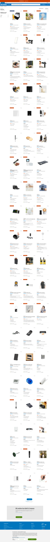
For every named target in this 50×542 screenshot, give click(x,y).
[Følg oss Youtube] (45, 524)
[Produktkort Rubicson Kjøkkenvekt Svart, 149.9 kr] (29, 113)
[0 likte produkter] (47, 4)
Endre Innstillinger (14, 539)
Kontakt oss (5, 524)
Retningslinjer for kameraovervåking (8, 527)
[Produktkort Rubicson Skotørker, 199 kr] (16, 187)
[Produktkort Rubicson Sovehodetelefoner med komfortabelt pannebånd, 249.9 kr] (16, 64)
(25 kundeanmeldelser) (29, 317)
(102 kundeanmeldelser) (16, 366)
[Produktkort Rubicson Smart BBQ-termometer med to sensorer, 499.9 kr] (16, 285)
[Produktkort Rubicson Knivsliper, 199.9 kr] (43, 429)
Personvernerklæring (6, 526)
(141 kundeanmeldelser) (29, 365)
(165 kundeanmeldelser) (42, 341)
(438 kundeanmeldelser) (29, 269)
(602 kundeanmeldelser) (29, 293)
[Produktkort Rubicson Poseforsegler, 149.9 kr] (43, 478)
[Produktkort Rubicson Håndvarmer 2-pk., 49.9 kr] (29, 381)
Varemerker (32, 528)
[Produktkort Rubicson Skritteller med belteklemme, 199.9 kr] (16, 333)
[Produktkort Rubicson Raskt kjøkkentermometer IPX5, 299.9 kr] (29, 429)
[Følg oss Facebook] (42, 524)
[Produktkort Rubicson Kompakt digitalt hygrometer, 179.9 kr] (16, 381)
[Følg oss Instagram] (43, 524)
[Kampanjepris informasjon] (14, 26)
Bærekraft (20, 527)
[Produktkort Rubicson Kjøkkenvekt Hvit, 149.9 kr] (16, 429)
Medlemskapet (21, 525)
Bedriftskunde (5, 525)
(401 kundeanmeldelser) (42, 365)
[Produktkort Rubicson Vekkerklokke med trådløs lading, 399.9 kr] (29, 357)
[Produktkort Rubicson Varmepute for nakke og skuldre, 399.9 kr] (29, 405)
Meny (9, 4)
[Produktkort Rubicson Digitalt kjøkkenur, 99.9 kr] (43, 357)
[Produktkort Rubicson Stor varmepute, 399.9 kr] (43, 162)
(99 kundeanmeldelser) (29, 341)
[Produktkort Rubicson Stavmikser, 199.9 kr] (29, 478)
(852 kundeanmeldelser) (42, 317)
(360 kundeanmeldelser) (16, 269)
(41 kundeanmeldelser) (16, 317)
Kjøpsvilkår (5, 528)
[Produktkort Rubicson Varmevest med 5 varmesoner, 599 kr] (43, 285)
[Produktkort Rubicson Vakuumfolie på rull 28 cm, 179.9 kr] (43, 381)
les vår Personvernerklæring (21, 537)
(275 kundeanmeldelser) (42, 269)
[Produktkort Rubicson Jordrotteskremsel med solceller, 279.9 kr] (16, 454)
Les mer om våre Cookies (15, 537)
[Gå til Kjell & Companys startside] (3, 4)
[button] (4, 10)
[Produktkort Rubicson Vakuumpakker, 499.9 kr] (43, 333)
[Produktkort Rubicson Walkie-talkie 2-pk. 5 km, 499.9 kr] (43, 261)
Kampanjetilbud (33, 525)
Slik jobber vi (20, 526)
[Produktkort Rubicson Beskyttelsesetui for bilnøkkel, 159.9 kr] (29, 333)
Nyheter (32, 527)
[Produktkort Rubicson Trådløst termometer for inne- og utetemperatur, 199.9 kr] (16, 478)
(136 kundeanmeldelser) (42, 293)
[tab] (3, 2)
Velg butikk (15, 31)
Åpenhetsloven (21, 528)
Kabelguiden (32, 524)
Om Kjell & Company (21, 524)
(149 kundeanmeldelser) (16, 293)
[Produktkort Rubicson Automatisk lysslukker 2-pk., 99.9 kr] (43, 454)
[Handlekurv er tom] (49, 4)
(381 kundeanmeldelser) (16, 341)
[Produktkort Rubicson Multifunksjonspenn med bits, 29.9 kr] (16, 138)
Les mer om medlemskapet (19, 512)
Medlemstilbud (33, 526)
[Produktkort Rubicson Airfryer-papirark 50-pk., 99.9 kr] (29, 138)
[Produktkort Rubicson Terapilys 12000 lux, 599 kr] (16, 40)
